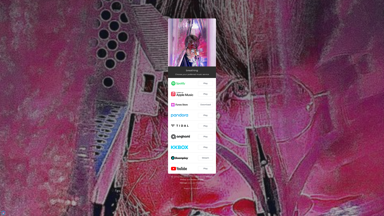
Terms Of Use (197, 179)
